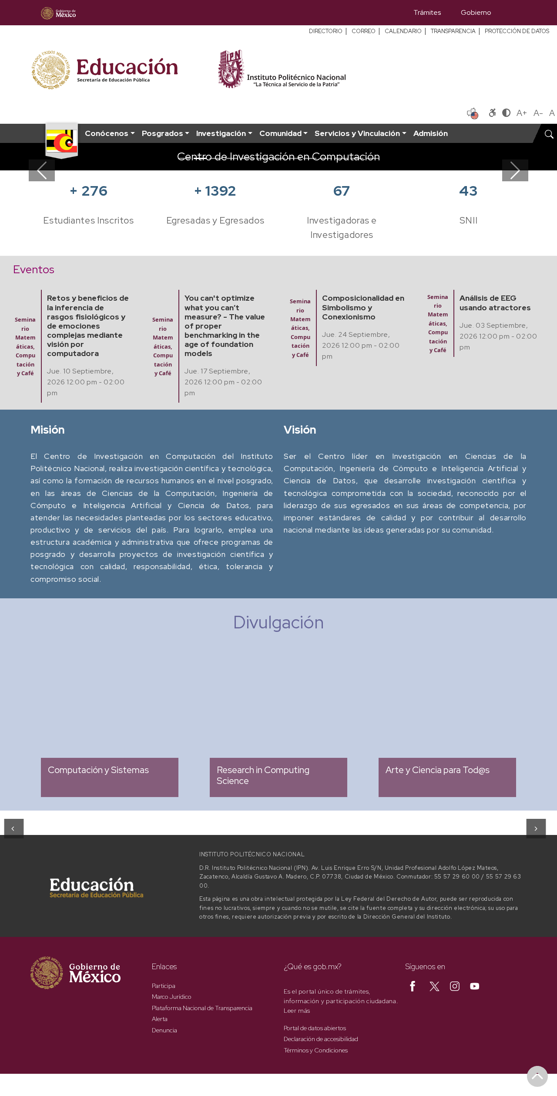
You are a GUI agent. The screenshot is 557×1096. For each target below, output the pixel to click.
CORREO (364, 31)
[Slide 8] (294, 158)
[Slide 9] (309, 158)
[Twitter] (434, 986)
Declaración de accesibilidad (321, 1039)
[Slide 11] (341, 158)
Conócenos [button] (106, 133)
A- (538, 113)
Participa (163, 986)
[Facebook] (412, 986)
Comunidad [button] (280, 133)
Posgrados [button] (162, 133)
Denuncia (164, 1030)
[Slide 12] (356, 158)
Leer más (297, 1011)
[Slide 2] (200, 158)
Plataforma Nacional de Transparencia (202, 1008)
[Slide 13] (372, 158)
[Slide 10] (325, 158)
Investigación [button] (221, 133)
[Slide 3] (215, 158)
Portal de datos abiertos (315, 1028)
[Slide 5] (247, 158)
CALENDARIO (403, 31)
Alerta (160, 1019)
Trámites (427, 12)
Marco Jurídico (171, 997)
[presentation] (13, 828)
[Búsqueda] (514, 12)
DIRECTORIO (325, 31)
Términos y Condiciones (316, 1050)
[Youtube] (475, 986)
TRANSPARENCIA (453, 31)
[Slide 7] (278, 158)
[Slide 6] (262, 158)
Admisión (430, 133)
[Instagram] (455, 986)
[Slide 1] (184, 158)
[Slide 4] (231, 158)
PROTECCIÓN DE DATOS (517, 31)
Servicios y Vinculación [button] (357, 133)
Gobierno (476, 12)
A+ (522, 113)
